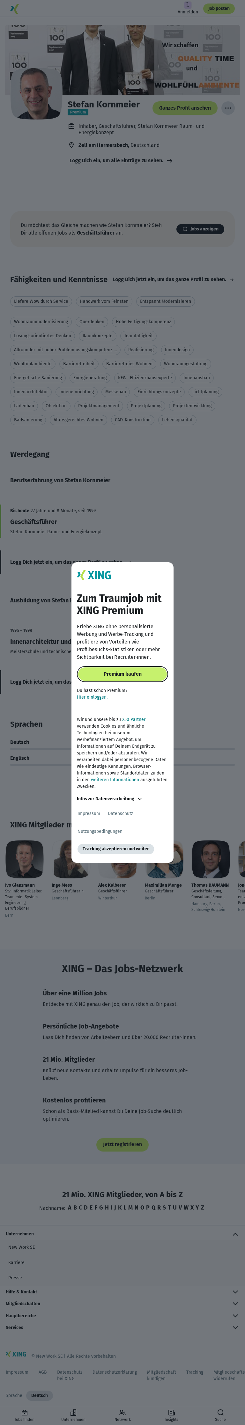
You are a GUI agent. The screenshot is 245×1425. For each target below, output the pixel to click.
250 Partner (133, 719)
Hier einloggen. (92, 697)
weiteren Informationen (115, 779)
